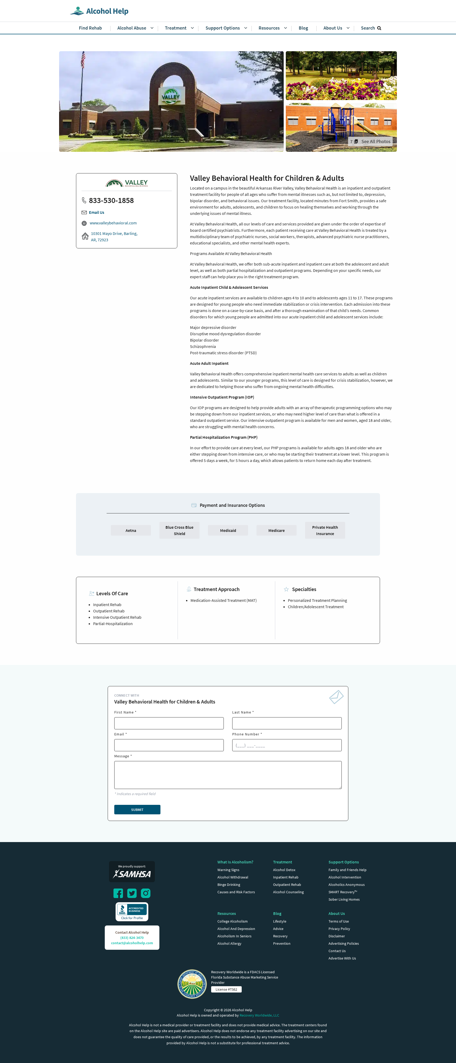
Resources (226, 913)
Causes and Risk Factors (236, 892)
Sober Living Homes (344, 899)
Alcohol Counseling (288, 892)
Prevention (282, 943)
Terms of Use (339, 921)
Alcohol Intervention (345, 877)
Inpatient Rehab (285, 877)
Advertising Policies (344, 943)
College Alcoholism (232, 921)
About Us (337, 913)
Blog (277, 913)
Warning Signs (228, 869)
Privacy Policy (339, 928)
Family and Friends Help (348, 869)
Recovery (280, 936)
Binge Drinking (228, 884)
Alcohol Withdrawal (232, 877)
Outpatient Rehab (287, 884)
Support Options (344, 861)
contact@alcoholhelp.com (132, 943)
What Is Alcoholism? (235, 861)
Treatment (282, 861)
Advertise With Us (342, 958)
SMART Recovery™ (343, 892)
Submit (137, 809)
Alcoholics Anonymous (347, 884)
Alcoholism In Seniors (234, 936)
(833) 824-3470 (132, 937)
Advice (278, 928)
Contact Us (337, 950)
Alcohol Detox (284, 869)
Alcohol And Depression (236, 928)
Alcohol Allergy (229, 943)
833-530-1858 (111, 200)
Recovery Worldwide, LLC (259, 1015)
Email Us (96, 212)
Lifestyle (279, 921)
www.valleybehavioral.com (113, 222)
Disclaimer (337, 936)
